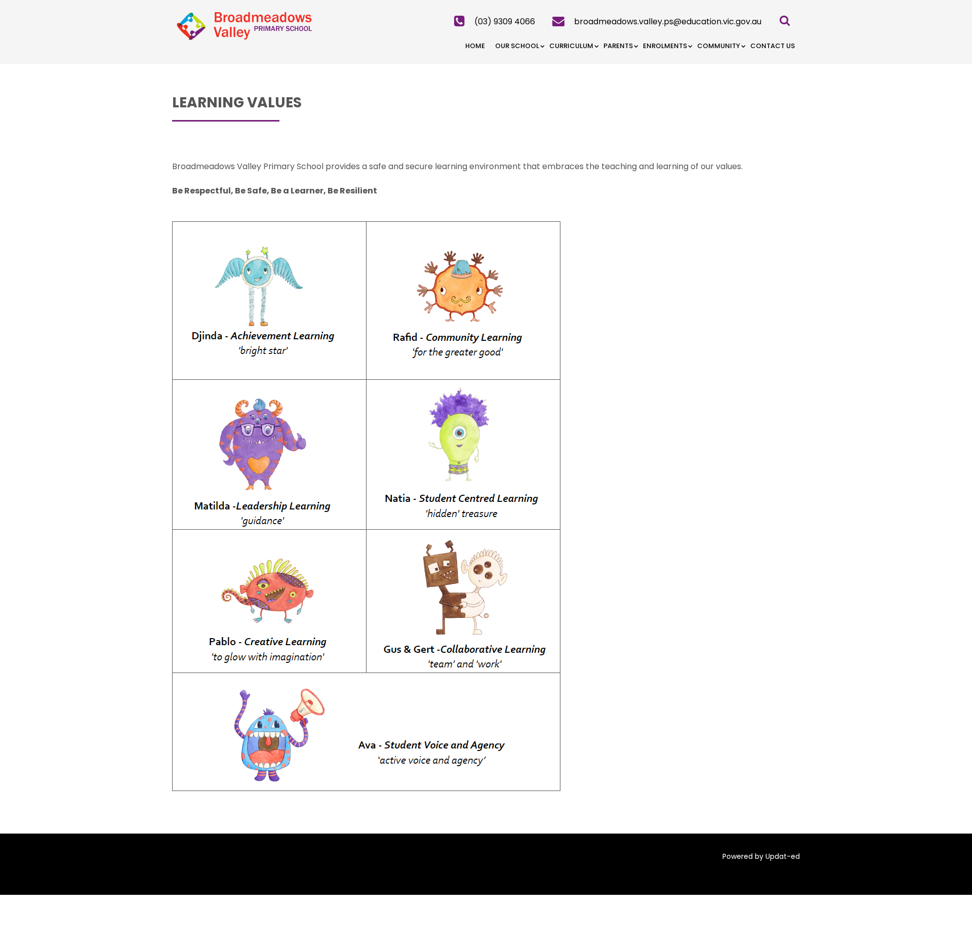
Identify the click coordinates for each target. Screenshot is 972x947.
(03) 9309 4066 (504, 21)
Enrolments (665, 46)
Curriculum (571, 46)
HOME (475, 46)
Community (718, 46)
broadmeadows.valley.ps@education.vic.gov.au (667, 21)
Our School (517, 46)
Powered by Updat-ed (761, 856)
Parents (618, 46)
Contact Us (772, 46)
